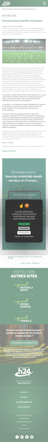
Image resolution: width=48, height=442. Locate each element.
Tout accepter (24, 224)
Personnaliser (24, 233)
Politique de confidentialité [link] (24, 236)
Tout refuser (24, 228)
